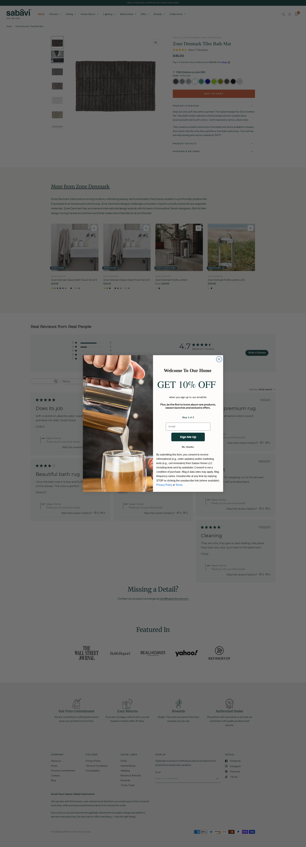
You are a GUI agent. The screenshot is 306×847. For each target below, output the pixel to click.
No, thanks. (188, 447)
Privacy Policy (164, 485)
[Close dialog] (219, 359)
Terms (178, 485)
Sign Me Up (188, 437)
